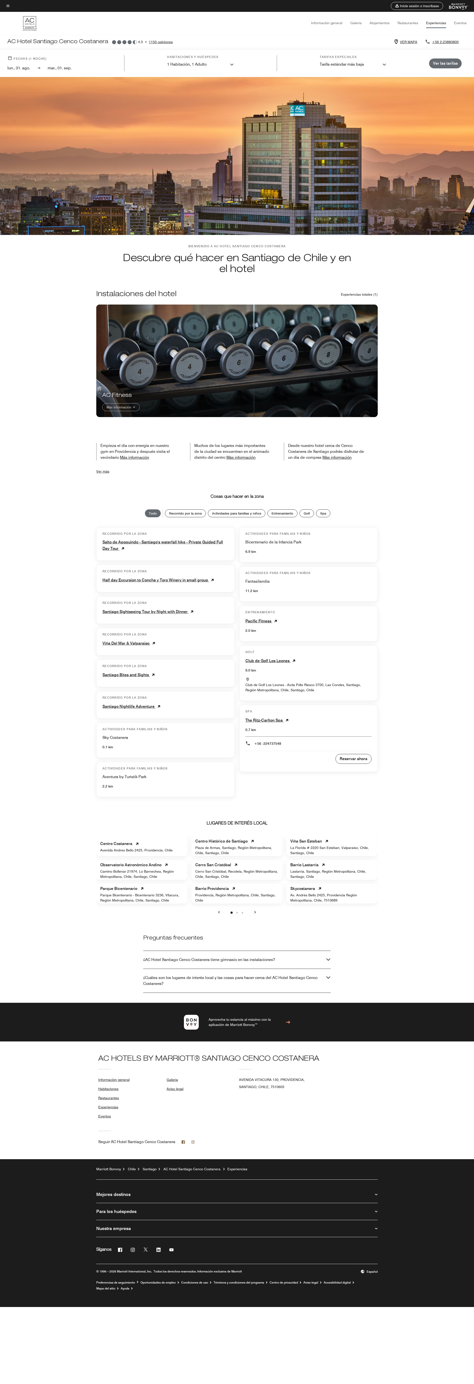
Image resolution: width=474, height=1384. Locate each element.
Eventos (460, 23)
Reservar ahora (353, 758)
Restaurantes (407, 23)
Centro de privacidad (284, 1282)
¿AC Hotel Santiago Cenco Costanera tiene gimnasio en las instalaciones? (209, 959)
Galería (356, 23)
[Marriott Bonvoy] (455, 6)
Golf (307, 513)
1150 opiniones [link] (161, 42)
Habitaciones (108, 1089)
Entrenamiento (282, 513)
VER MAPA (408, 42)
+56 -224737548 (267, 744)
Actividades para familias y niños (236, 513)
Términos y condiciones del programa (239, 1282)
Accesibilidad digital (337, 1282)
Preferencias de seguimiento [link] (115, 1282)
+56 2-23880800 (445, 42)
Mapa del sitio (105, 1288)
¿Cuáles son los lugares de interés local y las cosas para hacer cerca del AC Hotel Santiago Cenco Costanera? (230, 980)
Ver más (102, 471)
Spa (323, 513)
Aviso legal (175, 1089)
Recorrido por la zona (185, 513)
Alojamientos (380, 23)
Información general (326, 23)
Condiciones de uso (194, 1282)
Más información (119, 407)
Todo (153, 513)
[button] (417, 6)
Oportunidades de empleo (158, 1282)
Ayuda (125, 1288)
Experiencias (436, 23)
